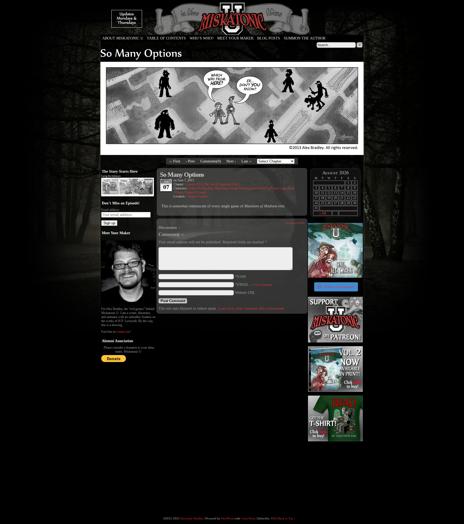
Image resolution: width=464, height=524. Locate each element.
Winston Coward (195, 192)
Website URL (245, 293)
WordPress (227, 518)
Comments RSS (295, 223)
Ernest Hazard (260, 188)
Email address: (110, 210)
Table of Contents (166, 38)
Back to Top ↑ (287, 518)
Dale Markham (217, 188)
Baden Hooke (197, 188)
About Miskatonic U (122, 38)
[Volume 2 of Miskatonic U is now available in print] (335, 250)
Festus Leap (278, 188)
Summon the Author (304, 38)
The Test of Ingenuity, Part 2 (222, 184)
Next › (231, 161)
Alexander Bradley (191, 518)
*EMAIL (253, 285)
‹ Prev (190, 161)
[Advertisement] (335, 476)
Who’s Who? (201, 38)
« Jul (322, 213)
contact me (123, 332)
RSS (273, 518)
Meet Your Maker (235, 38)
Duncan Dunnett (238, 188)
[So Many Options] (232, 154)
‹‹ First (174, 161)
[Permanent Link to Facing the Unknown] (127, 195)
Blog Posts (268, 38)
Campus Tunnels (197, 196)
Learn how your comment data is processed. (251, 308)
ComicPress (248, 518)
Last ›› (246, 161)
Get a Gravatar (263, 285)
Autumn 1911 (193, 184)
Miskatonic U (232, 29)
